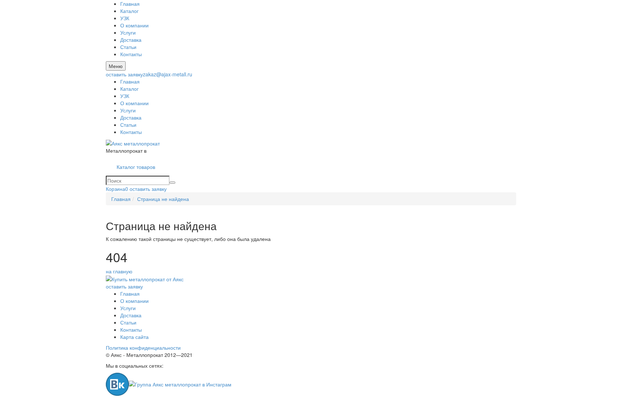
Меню (116, 66)
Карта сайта (134, 336)
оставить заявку (124, 74)
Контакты (131, 54)
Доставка (130, 39)
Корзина (117, 188)
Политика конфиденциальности (143, 347)
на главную (119, 271)
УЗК (124, 18)
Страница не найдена (163, 198)
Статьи (128, 46)
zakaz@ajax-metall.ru (167, 74)
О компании (134, 25)
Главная (130, 3)
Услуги (128, 32)
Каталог (129, 10)
